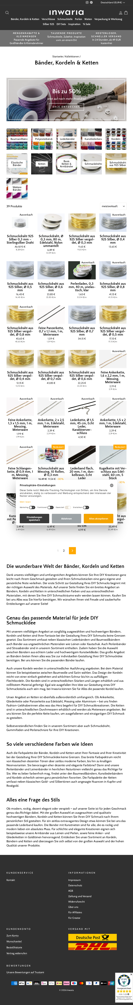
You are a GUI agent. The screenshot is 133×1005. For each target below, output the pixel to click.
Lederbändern (81, 639)
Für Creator (74, 917)
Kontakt (10, 880)
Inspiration (74, 24)
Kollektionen (72, 56)
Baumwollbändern (108, 639)
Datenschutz (75, 885)
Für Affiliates (75, 912)
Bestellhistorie (14, 947)
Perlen (78, 19)
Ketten (35, 697)
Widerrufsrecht (76, 901)
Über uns (73, 907)
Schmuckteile (65, 19)
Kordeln (24, 591)
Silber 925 (48, 24)
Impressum (74, 880)
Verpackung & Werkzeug (108, 19)
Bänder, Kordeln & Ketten (25, 19)
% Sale (86, 24)
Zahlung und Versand (79, 896)
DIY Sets (61, 24)
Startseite (58, 56)
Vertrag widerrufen (16, 953)
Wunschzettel (14, 941)
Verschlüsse (48, 19)
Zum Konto (12, 935)
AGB (70, 890)
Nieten (88, 19)
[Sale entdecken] (66, 99)
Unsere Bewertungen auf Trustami (25, 972)
